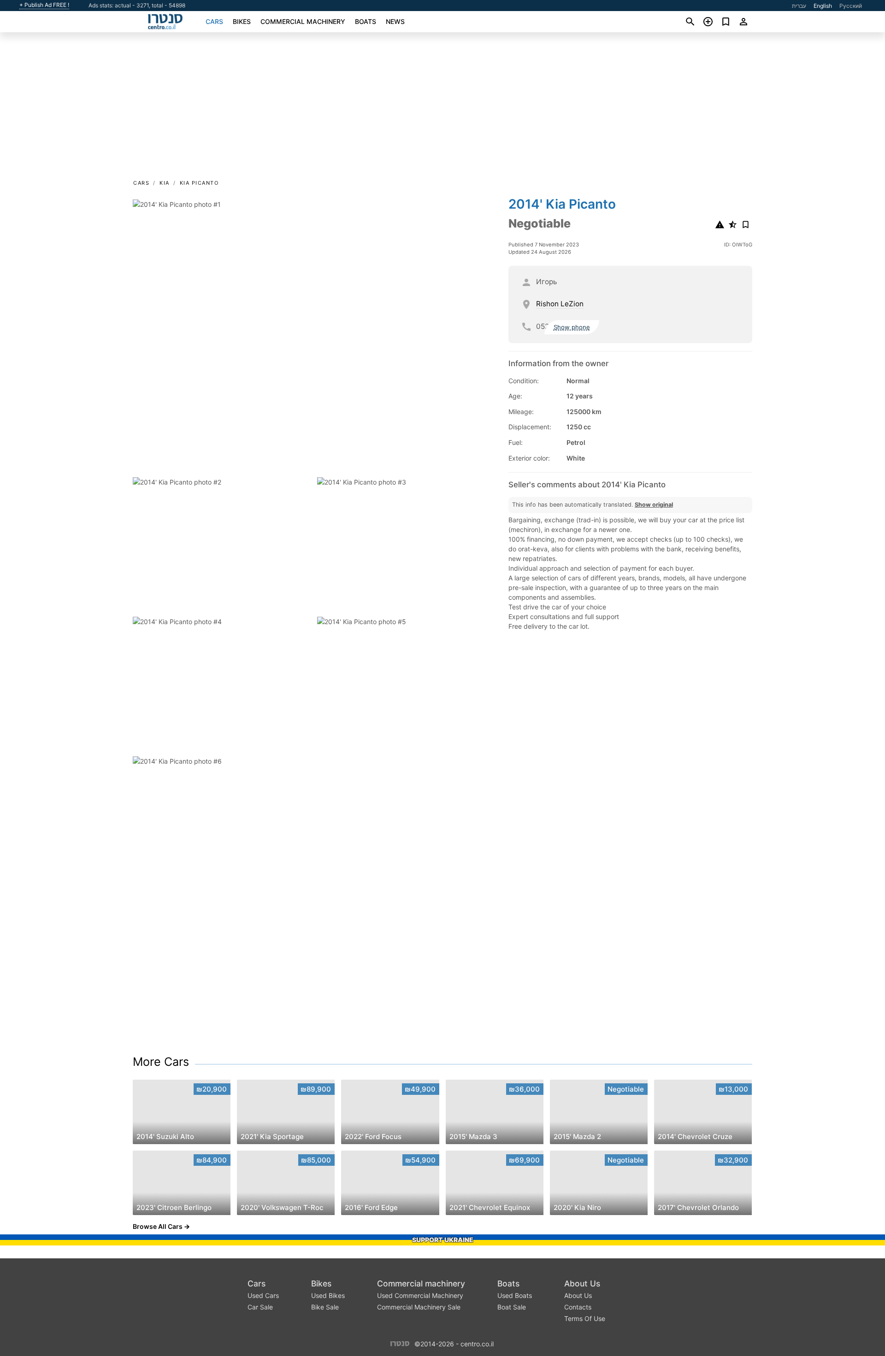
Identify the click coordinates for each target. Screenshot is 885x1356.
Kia (164, 183)
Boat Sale (511, 1307)
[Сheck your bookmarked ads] (726, 21)
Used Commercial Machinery (420, 1295)
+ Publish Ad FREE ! (44, 5)
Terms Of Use (584, 1318)
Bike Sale (325, 1307)
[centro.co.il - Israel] (400, 1343)
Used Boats (514, 1295)
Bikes (242, 21)
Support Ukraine (442, 1240)
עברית (799, 5)
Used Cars (263, 1295)
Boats (365, 21)
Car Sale (260, 1307)
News (395, 21)
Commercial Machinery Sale (418, 1307)
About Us (582, 1283)
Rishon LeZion (560, 303)
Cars (214, 21)
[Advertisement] (442, 108)
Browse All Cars (158, 1226)
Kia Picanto (199, 183)
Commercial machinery (302, 21)
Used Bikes (328, 1295)
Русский (850, 5)
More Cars (161, 1062)
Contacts (577, 1307)
